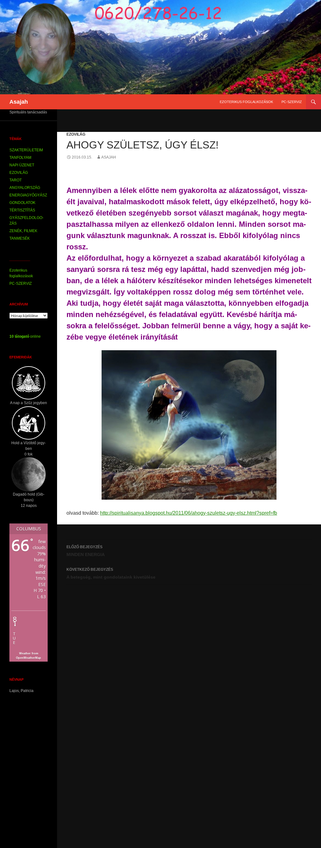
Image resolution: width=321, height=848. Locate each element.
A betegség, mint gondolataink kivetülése (110, 573)
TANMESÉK (19, 238)
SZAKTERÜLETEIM (26, 150)
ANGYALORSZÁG (24, 187)
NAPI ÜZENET (21, 165)
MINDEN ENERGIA (85, 551)
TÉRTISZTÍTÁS (22, 210)
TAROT (15, 180)
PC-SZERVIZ (292, 102)
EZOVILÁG (75, 134)
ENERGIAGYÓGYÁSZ (28, 195)
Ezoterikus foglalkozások (246, 102)
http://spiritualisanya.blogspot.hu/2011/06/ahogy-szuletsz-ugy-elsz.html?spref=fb (188, 513)
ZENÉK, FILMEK (23, 231)
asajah (108, 157)
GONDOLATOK (22, 202)
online (25, 336)
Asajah (18, 102)
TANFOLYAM (20, 157)
